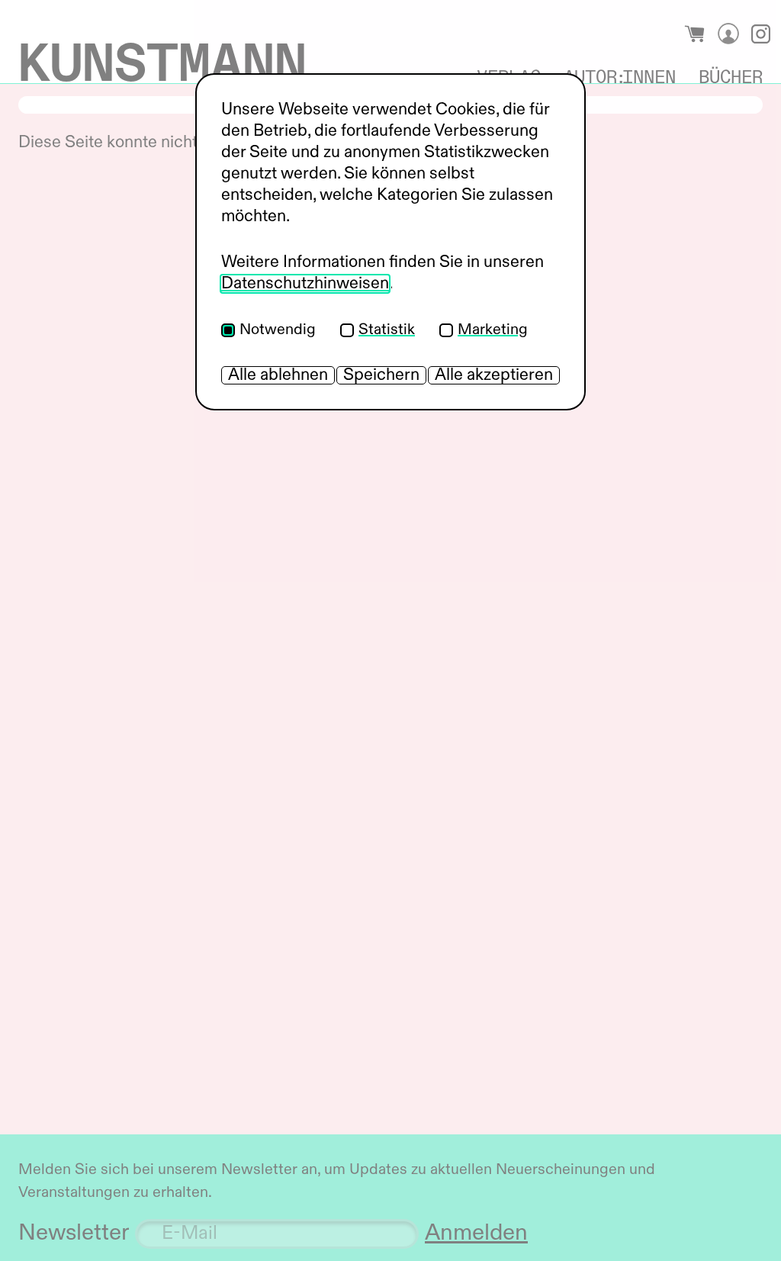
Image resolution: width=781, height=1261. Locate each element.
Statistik (386, 330)
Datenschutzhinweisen (305, 283)
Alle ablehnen (278, 375)
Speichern (381, 375)
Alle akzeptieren (494, 375)
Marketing (493, 330)
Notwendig (277, 330)
